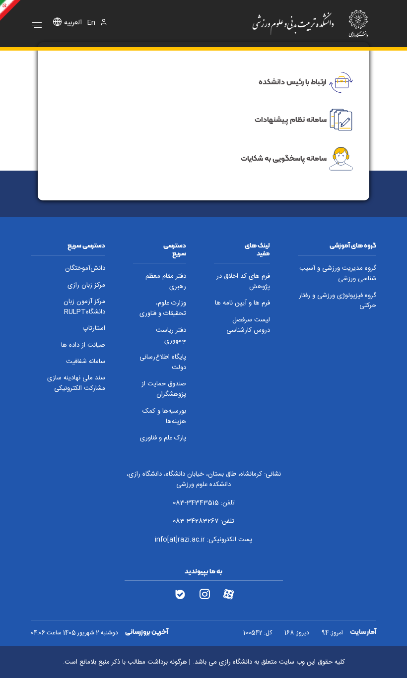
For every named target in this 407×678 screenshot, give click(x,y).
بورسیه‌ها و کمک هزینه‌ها (164, 416)
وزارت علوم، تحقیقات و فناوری (162, 308)
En (91, 23)
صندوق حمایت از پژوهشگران (163, 389)
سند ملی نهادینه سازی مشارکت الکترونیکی (76, 383)
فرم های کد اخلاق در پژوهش (243, 281)
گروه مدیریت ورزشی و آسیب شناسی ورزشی (337, 273)
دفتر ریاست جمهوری (171, 335)
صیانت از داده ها (83, 345)
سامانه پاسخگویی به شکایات (284, 158)
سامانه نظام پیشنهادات (291, 119)
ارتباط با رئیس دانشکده (293, 81)
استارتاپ (93, 328)
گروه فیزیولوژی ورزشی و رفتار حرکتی (337, 301)
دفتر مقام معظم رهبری (165, 281)
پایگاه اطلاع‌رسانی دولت (162, 362)
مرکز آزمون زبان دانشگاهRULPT (84, 307)
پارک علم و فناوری (163, 438)
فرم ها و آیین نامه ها (242, 303)
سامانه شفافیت (85, 362)
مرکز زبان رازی (86, 285)
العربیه (73, 23)
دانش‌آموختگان (85, 268)
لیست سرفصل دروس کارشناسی (248, 325)
